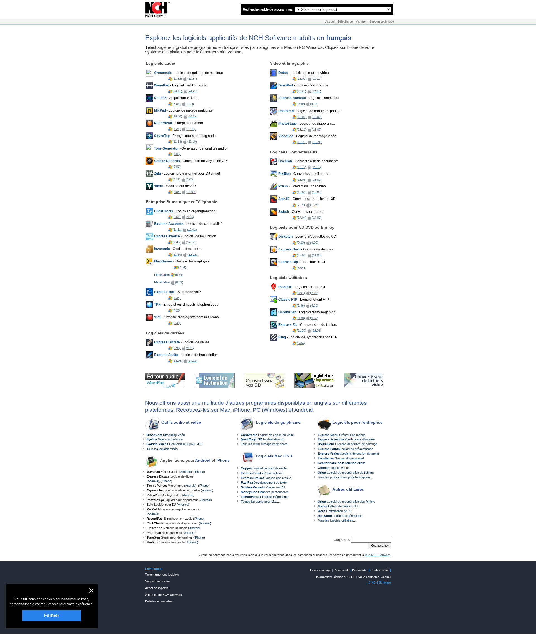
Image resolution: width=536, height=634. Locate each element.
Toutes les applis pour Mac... (260, 501)
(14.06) (177, 360)
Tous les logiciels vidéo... (163, 448)
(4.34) (177, 298)
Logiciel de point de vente (264, 468)
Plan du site (342, 570)
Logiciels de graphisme (278, 422)
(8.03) (179, 282)
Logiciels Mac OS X (274, 456)
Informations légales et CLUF (335, 576)
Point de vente (333, 467)
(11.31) (316, 167)
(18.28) (302, 142)
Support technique (381, 21)
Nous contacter (368, 576)
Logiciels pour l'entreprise (357, 422)
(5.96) (177, 348)
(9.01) (190, 348)
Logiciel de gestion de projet (348, 453)
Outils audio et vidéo (181, 422)
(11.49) (301, 91)
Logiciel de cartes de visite (267, 435)
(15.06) (317, 117)
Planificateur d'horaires (346, 439)
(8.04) (177, 192)
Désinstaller (360, 570)
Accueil (330, 21)
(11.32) (177, 78)
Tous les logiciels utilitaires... (337, 520)
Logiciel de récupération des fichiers (346, 501)
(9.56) (190, 217)
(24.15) (177, 91)
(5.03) (190, 179)
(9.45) (177, 242)
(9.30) (301, 318)
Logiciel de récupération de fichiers (346, 472)
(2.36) (301, 305)
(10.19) (317, 78)
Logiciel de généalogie (340, 515)
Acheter (361, 21)
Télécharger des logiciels (162, 574)
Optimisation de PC (335, 511)
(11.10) (192, 141)
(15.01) (302, 117)
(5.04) (301, 343)
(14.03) (317, 255)
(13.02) (302, 78)
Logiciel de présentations (345, 448)
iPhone (223, 460)
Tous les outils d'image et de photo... (265, 444)
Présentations (262, 473)
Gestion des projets (266, 477)
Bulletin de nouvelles (159, 601)
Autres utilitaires (348, 489)
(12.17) (191, 242)
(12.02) (192, 254)
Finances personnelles (265, 492)
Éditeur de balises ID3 (338, 506)
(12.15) (302, 129)
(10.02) (191, 192)
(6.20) (314, 242)
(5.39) (179, 274)
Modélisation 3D (262, 439)
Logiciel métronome (264, 496)
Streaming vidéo (166, 435)
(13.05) (302, 192)
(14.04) (177, 116)
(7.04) (190, 103)
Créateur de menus (341, 435)
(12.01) (192, 229)
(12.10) (316, 91)
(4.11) (176, 179)
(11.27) (192, 78)
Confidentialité (379, 570)
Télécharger (346, 21)
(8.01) (177, 103)
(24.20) (192, 91)
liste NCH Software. (378, 554)
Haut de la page (320, 570)
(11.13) (177, 141)
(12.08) (317, 129)
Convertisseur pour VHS (174, 444)
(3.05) (177, 154)
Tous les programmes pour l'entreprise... (345, 477)
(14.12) (192, 116)
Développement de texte (264, 482)
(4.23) (177, 310)
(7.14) (301, 204)
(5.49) (177, 323)
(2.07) (177, 166)
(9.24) (314, 103)
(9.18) (314, 318)
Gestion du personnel (341, 458)
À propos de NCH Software (163, 594)
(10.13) (191, 129)
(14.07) (317, 217)
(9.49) (301, 103)
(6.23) (301, 242)
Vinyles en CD (263, 487)
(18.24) (317, 142)
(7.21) (177, 129)
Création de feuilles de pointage (347, 444)
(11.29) (301, 330)
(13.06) (302, 179)
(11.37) (301, 167)
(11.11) (177, 229)
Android (202, 460)
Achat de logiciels (157, 588)
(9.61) (177, 217)
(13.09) (317, 179)
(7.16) (314, 204)
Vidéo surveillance (165, 439)
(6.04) (301, 267)
